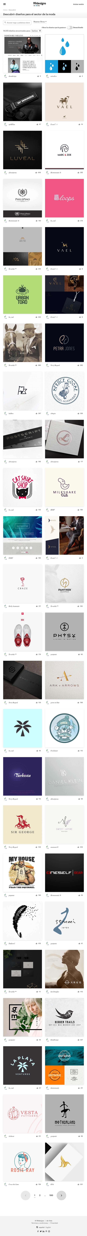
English (48, 1227)
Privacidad (54, 1223)
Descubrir (12, 10)
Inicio (5, 10)
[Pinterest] (46, 1231)
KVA (52, 1184)
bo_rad (53, 221)
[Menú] (4, 4)
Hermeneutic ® (56, 172)
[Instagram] (49, 1231)
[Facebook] (38, 1231)
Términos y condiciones (39, 1223)
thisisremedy (55, 1088)
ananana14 (54, 847)
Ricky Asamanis (14, 606)
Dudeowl (12, 943)
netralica (54, 76)
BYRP (53, 510)
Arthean (11, 1136)
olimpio (53, 413)
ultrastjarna (13, 172)
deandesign (12, 76)
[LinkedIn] (43, 1231)
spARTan (12, 124)
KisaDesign (54, 1040)
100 (51, 1195)
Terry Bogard (55, 365)
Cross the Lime (14, 1184)
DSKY (11, 558)
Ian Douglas (55, 991)
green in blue (55, 702)
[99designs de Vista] (39, 4)
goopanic (54, 654)
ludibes (11, 413)
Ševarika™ (12, 269)
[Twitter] (41, 1231)
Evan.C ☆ (54, 124)
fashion (35, 31)
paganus (11, 895)
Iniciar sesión (78, 4)
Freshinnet (54, 751)
